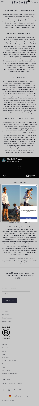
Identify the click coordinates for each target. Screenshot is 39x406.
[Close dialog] (36, 185)
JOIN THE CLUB (28, 218)
